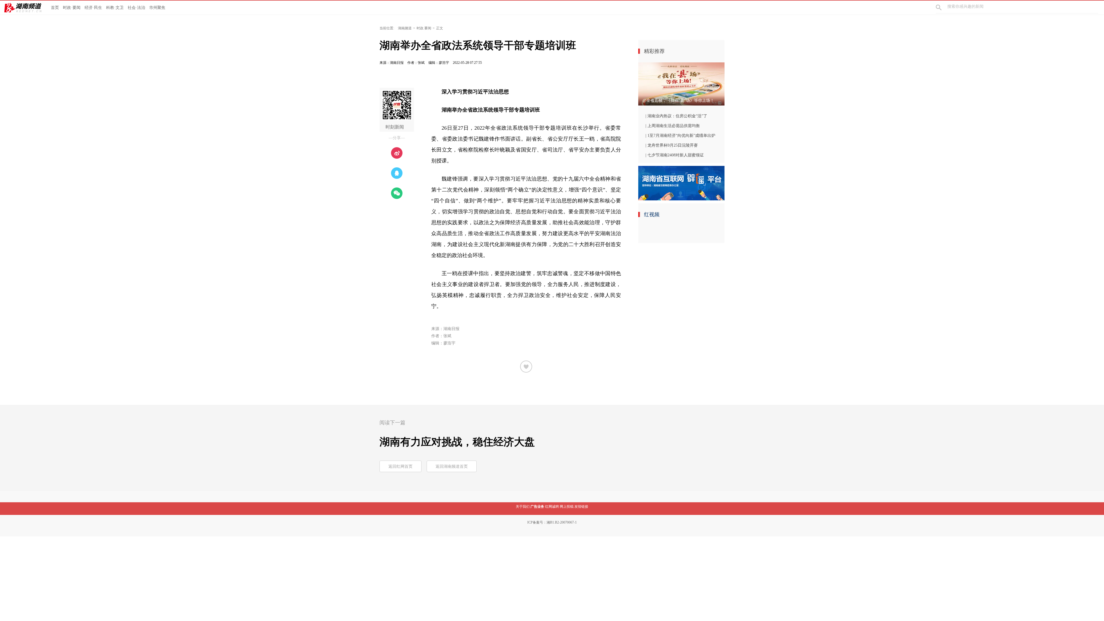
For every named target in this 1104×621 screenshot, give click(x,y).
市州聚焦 (157, 7)
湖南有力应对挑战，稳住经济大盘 (457, 442)
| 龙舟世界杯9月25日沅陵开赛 (671, 145)
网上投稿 (567, 507)
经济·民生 (93, 7)
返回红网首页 (400, 466)
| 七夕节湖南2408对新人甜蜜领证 (674, 155)
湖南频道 (405, 28)
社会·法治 (136, 7)
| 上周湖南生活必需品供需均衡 (672, 126)
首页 (55, 7)
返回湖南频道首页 (452, 466)
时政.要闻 (424, 28)
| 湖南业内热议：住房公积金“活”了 (676, 116)
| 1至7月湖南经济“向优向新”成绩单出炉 (680, 135)
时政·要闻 (71, 7)
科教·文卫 (115, 7)
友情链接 (581, 507)
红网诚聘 (552, 507)
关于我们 (523, 507)
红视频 (652, 214)
